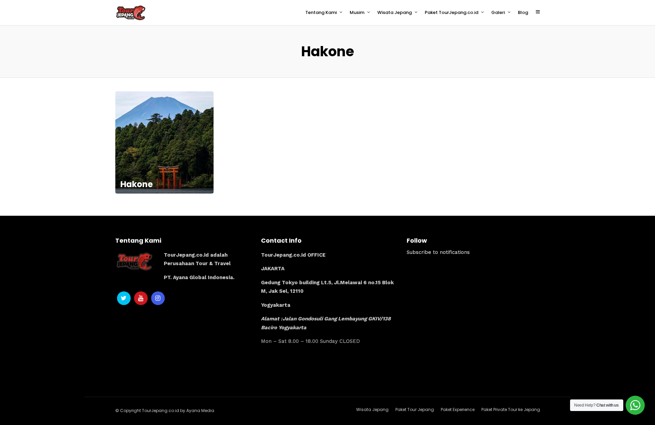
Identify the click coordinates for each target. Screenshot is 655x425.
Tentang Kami (321, 12)
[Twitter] (124, 298)
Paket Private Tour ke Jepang (510, 409)
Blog (523, 12)
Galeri (498, 12)
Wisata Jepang (394, 12)
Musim (357, 12)
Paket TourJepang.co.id (451, 12)
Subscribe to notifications (438, 252)
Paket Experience (458, 409)
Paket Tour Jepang (414, 409)
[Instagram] (158, 298)
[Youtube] (141, 298)
